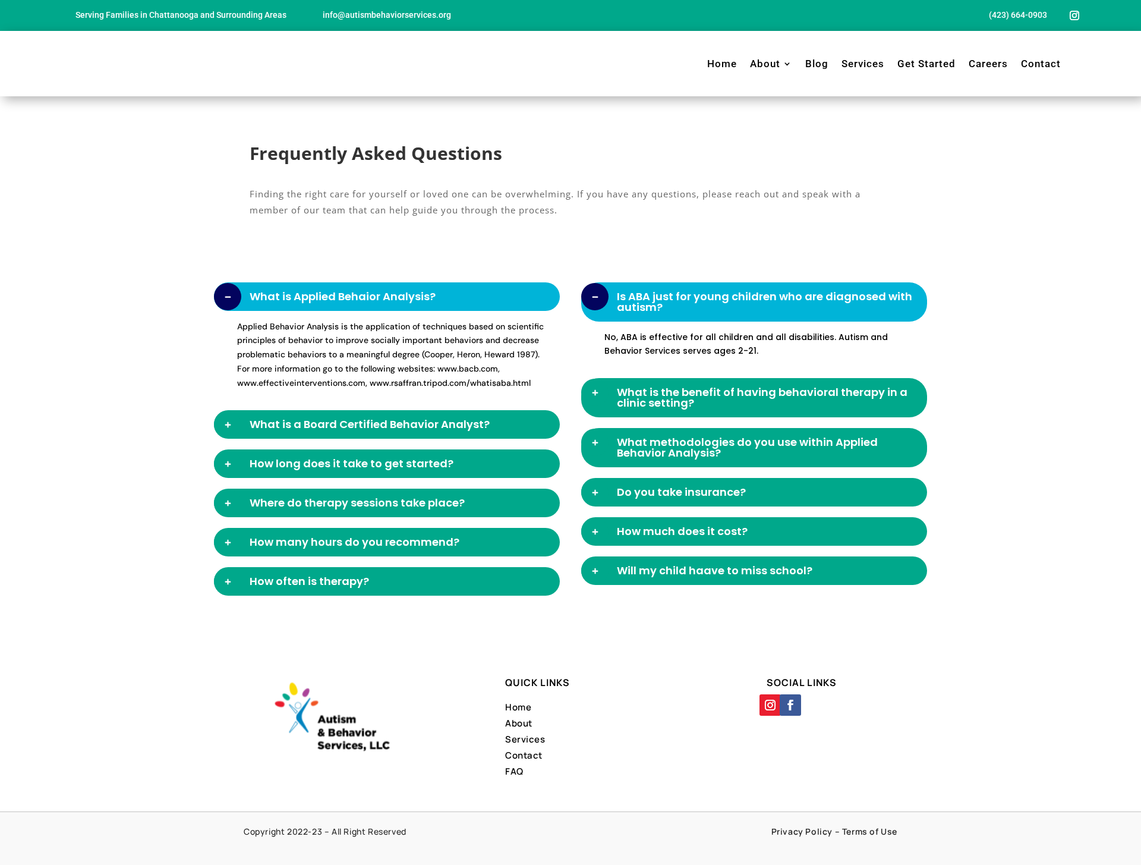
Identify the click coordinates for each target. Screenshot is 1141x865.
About (765, 64)
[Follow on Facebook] (790, 705)
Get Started (926, 64)
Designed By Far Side (612, 846)
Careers (988, 64)
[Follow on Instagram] (1074, 15)
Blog (816, 64)
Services (862, 64)
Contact (1041, 64)
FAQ (514, 771)
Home (722, 64)
